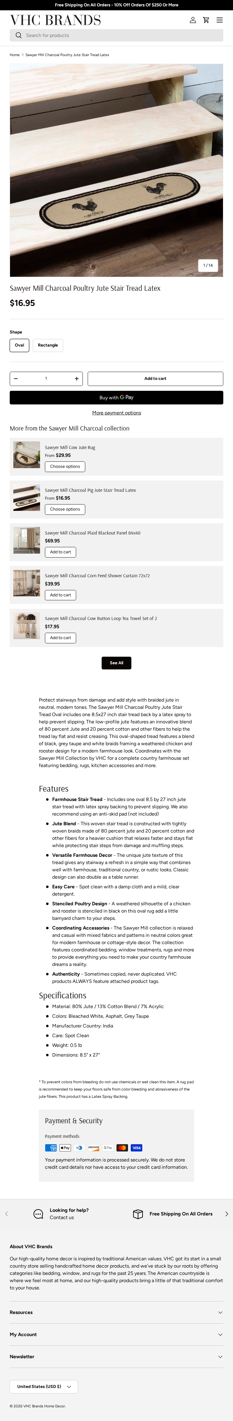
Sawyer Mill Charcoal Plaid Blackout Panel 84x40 (92, 533)
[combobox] (116, 35)
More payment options (116, 413)
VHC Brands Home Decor (44, 1406)
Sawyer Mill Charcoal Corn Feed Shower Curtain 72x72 (97, 575)
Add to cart (155, 378)
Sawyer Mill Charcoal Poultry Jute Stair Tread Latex (67, 55)
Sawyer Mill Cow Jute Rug (70, 447)
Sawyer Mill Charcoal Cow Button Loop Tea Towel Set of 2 (101, 618)
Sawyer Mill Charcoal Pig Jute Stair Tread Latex (90, 490)
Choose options (65, 466)
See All (116, 662)
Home (15, 55)
